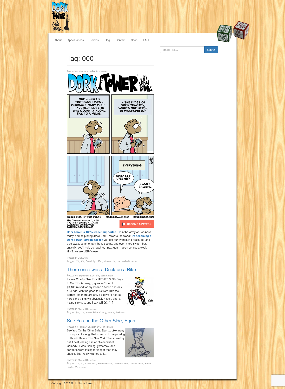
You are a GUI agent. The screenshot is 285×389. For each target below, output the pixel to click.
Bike (95, 312)
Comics (94, 40)
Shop (134, 40)
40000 (88, 363)
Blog (107, 40)
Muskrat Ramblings (87, 308)
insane (111, 312)
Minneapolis (109, 261)
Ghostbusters (136, 363)
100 (82, 261)
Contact (120, 40)
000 (77, 261)
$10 (77, 312)
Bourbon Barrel (105, 363)
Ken (100, 261)
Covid (89, 261)
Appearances (75, 40)
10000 (89, 312)
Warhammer (80, 366)
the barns (120, 312)
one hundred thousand (127, 261)
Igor (95, 261)
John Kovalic (102, 71)
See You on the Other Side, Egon (101, 320)
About (58, 40)
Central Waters (121, 363)
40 (82, 363)
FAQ (146, 40)
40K (94, 363)
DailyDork (83, 257)
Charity (102, 312)
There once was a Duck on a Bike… (104, 269)
